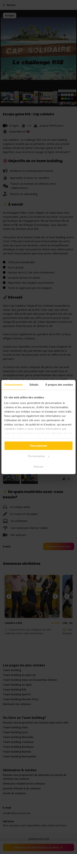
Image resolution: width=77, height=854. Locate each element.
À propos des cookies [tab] (59, 384)
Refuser (39, 466)
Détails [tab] (34, 384)
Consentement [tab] (13, 384)
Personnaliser (36, 456)
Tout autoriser (38, 445)
